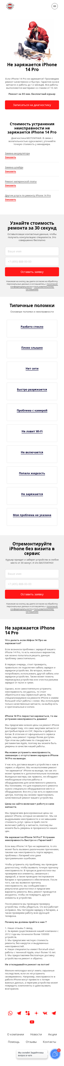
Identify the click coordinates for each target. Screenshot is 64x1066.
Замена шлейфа (14, 167)
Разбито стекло (32, 327)
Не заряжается (32, 494)
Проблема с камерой (32, 410)
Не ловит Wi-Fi (32, 431)
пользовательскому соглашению (40, 288)
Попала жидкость (32, 473)
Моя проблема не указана (32, 515)
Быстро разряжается (32, 389)
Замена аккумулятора (17, 153)
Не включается (32, 452)
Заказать (10, 157)
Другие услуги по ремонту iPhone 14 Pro (28, 195)
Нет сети (32, 368)
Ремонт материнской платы (21, 181)
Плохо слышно (32, 347)
